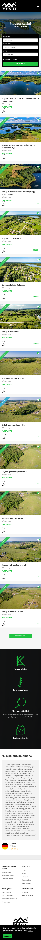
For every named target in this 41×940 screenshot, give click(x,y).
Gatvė (5, 51)
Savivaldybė (7, 37)
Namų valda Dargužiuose (12, 273)
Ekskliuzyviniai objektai (9, 603)
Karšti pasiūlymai (7, 600)
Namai (24, 578)
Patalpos (25, 582)
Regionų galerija (27, 600)
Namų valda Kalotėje (10, 184)
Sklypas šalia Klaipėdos (12, 140)
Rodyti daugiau (20, 341)
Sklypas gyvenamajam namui (14, 250)
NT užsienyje (6, 607)
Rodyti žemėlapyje (11, 59)
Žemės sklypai (26, 585)
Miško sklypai (26, 588)
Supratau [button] (7, 936)
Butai (24, 575)
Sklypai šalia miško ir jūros (13, 206)
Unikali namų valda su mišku (13, 228)
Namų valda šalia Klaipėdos (13, 162)
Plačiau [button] (30, 931)
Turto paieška (6, 577)
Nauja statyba (6, 597)
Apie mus (25, 597)
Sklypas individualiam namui (14, 295)
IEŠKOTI (22, 64)
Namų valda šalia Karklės (12, 317)
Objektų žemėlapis (8, 580)
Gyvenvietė (7, 44)
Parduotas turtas (7, 584)
